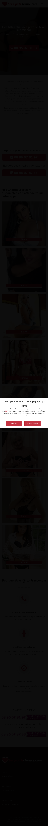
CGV (7, 411)
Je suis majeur (14, 423)
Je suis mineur (32, 423)
